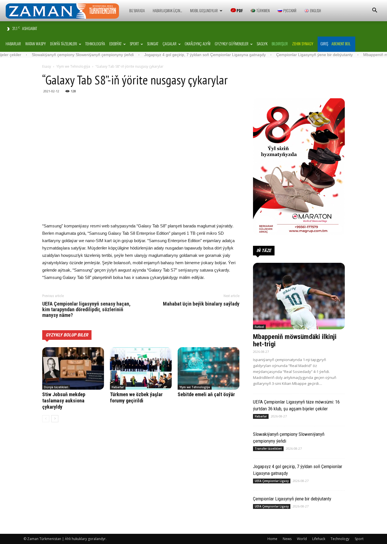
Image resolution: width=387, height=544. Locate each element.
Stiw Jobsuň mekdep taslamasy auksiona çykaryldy (63, 400)
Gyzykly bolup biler (67, 335)
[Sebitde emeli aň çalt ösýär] (208, 368)
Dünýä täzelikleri (63, 43)
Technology (340, 538)
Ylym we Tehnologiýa (73, 66)
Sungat (152, 43)
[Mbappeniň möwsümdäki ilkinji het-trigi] (299, 296)
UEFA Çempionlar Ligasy (272, 481)
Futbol (259, 327)
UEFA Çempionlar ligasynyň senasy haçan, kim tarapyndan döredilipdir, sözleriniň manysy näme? (86, 309)
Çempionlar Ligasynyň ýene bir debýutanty (294, 54)
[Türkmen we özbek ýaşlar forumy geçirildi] (141, 368)
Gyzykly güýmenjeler (231, 43)
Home (272, 538)
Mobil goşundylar (204, 10)
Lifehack (318, 538)
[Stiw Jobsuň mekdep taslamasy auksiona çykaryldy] (73, 368)
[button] (374, 11)
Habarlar (13, 43)
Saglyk (262, 43)
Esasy (46, 66)
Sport (134, 43)
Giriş (324, 43)
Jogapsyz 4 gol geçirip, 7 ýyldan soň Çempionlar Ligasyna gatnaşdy (185, 54)
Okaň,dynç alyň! (197, 43)
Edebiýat (115, 43)
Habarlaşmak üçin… (167, 10)
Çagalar (170, 43)
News (287, 538)
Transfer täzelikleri (268, 449)
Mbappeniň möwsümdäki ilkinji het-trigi (295, 340)
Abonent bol (340, 43)
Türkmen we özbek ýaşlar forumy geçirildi (136, 397)
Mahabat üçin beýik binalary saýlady (201, 304)
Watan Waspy (35, 43)
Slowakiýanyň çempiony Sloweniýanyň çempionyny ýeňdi (63, 54)
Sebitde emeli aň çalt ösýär (206, 394)
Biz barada (137, 10)
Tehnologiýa (95, 43)
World (302, 538)
